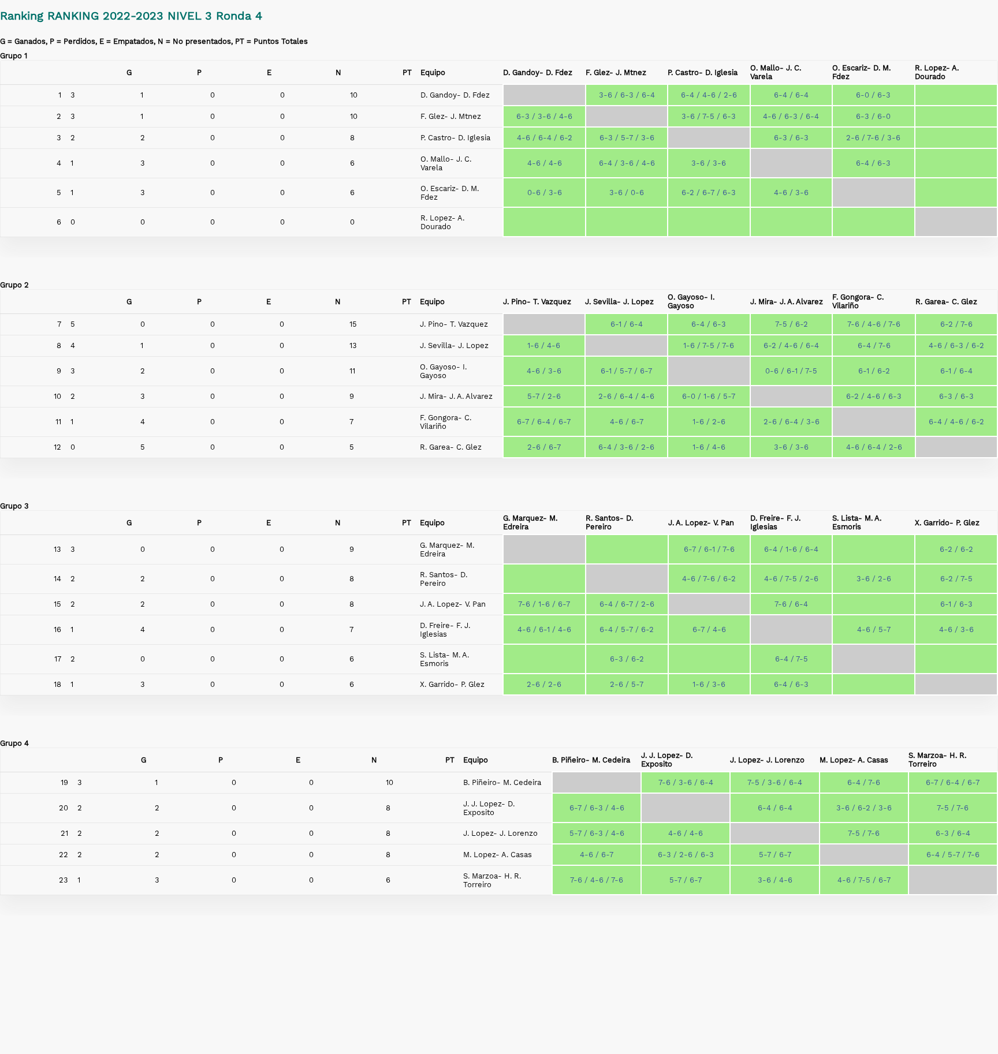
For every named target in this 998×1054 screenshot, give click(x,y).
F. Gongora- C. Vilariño (858, 301)
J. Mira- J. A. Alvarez (786, 301)
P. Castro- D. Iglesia (703, 72)
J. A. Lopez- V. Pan (701, 522)
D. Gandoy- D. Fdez (537, 72)
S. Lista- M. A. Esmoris (856, 522)
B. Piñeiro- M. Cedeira (591, 760)
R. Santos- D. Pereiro (609, 522)
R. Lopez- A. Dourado (937, 72)
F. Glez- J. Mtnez (616, 72)
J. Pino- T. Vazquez (537, 301)
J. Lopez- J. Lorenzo (767, 760)
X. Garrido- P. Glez (947, 522)
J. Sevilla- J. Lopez (619, 301)
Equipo (432, 72)
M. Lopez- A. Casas (854, 760)
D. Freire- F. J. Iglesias (775, 522)
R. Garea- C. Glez (946, 301)
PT (407, 72)
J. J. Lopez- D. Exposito (666, 759)
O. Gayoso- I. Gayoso (691, 301)
